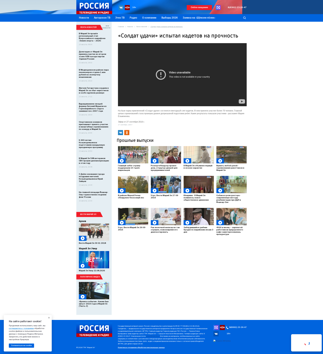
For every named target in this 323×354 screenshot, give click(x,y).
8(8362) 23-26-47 (237, 7)
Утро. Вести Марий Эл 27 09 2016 (164, 197)
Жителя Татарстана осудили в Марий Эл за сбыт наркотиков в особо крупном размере (94, 90)
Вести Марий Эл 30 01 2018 (92, 243)
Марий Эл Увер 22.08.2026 (92, 271)
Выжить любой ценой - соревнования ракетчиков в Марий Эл (230, 168)
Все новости (105, 27)
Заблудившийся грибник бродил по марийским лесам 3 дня (198, 230)
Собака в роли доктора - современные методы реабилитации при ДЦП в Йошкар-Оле (228, 199)
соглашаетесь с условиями (21, 328)
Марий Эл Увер (88, 248)
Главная (121, 26)
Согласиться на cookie (21, 345)
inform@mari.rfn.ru (152, 336)
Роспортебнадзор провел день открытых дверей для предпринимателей (164, 168)
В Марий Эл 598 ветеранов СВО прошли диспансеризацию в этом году (94, 161)
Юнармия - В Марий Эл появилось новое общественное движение (196, 198)
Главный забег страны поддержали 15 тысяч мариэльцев (129, 168)
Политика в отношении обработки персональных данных (141, 347)
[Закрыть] (48, 317)
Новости (130, 26)
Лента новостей (141, 26)
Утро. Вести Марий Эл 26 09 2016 (131, 229)
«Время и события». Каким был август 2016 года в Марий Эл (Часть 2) (94, 304)
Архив (82, 221)
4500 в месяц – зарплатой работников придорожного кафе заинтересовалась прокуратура (229, 231)
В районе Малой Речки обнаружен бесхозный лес (131, 197)
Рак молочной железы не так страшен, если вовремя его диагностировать (165, 230)
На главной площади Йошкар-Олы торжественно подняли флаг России (93, 195)
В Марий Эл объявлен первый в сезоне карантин (198, 167)
